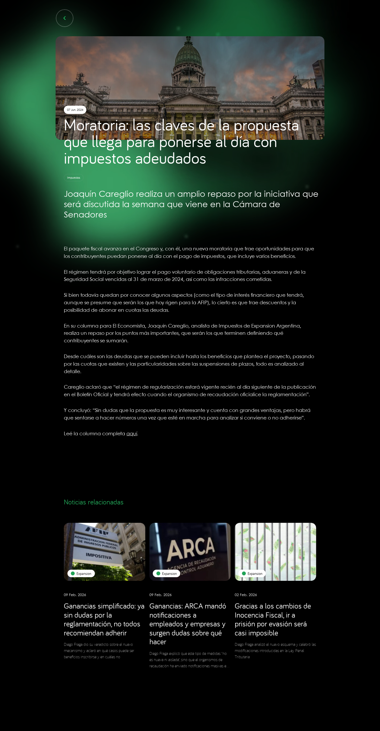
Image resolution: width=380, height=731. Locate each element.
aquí (131, 434)
